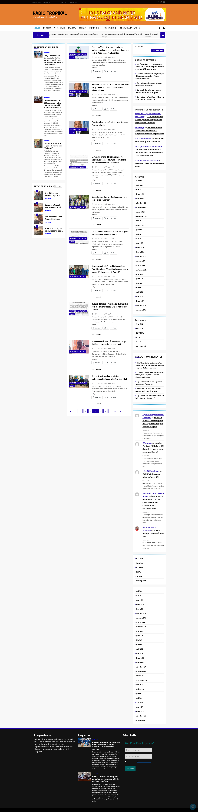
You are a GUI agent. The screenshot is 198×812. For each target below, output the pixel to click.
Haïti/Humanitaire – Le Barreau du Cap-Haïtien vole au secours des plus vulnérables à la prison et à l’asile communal (53, 60)
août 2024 (139, 274)
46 (105, 411)
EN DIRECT (47, 28)
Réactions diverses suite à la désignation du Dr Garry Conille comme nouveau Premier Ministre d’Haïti (110, 87)
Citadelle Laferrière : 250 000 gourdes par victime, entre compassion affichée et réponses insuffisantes (53, 104)
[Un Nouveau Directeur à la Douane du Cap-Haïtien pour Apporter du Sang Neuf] (79, 346)
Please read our (139, 762)
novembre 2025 (141, 207)
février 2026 (140, 194)
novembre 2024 (141, 261)
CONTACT (82, 28)
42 (85, 411)
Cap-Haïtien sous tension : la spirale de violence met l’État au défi (92, 34)
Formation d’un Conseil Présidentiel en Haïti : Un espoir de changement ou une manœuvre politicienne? (149, 131)
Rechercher (139, 46)
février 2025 (140, 247)
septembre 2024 (141, 270)
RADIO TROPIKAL (50, 13)
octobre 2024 (140, 265)
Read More (96, 78)
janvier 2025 (140, 252)
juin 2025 (139, 230)
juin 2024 (139, 283)
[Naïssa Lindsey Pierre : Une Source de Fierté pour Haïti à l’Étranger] (79, 202)
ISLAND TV (64, 2)
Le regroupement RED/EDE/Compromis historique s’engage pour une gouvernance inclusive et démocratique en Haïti (109, 160)
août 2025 (139, 221)
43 (90, 411)
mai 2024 (139, 288)
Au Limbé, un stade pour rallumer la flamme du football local (54, 230)
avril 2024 (139, 292)
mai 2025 (139, 234)
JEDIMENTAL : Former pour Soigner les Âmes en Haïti (153, 533)
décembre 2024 (141, 256)
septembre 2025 (141, 216)
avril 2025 (139, 239)
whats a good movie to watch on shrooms (148, 146)
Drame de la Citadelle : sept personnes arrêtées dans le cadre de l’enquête (139, 34)
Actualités (82, 54)
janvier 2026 (140, 198)
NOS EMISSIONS (110, 28)
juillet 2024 (140, 279)
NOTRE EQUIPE (59, 28)
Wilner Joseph (139, 128)
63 (115, 411)
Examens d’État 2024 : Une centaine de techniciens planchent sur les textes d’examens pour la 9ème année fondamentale (110, 50)
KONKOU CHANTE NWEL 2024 (130, 28)
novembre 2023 (141, 310)
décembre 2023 (141, 305)
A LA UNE (47, 53)
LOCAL (72, 57)
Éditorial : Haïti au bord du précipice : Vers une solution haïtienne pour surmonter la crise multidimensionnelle (149, 152)
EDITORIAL (140, 333)
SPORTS (139, 342)
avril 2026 (139, 185)
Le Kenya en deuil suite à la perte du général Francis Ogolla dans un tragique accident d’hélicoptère (149, 120)
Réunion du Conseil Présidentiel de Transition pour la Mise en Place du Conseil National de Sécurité (110, 307)
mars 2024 (139, 296)
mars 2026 (139, 190)
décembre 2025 (141, 203)
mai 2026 (139, 181)
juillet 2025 (140, 225)
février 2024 (140, 301)
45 (100, 411)
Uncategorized (141, 346)
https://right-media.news (143, 138)
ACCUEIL (37, 28)
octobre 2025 (140, 212)
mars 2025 (139, 243)
